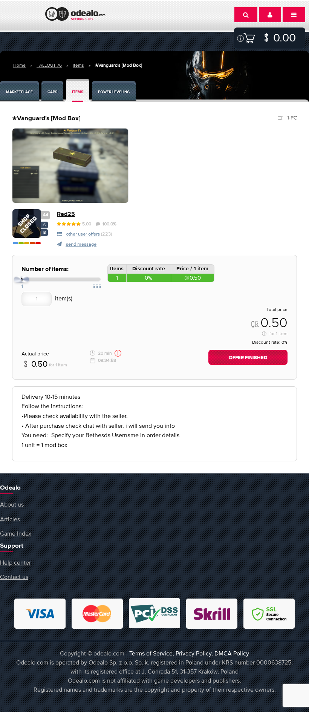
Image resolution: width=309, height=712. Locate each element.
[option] (70, 166)
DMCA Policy (231, 653)
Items (78, 65)
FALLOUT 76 (49, 65)
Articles (10, 519)
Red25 (66, 214)
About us (12, 504)
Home (19, 65)
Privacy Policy (193, 653)
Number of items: (45, 269)
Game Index (15, 533)
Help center (15, 562)
